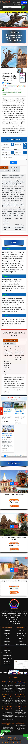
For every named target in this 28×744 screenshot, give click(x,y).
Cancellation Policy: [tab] (9, 343)
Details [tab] (5, 167)
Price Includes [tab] (14, 167)
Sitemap (21, 641)
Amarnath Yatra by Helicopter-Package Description (7, 412)
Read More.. (6, 421)
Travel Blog (21, 630)
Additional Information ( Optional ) (10, 154)
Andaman (7, 630)
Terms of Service (21, 633)
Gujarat (7, 638)
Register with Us (7, 658)
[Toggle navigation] (26, 9)
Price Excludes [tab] (6, 170)
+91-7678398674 (16, 2)
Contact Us (7, 661)
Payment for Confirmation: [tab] (11, 340)
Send (13, 162)
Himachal (7, 641)
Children (16, 149)
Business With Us (8, 738)
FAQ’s (21, 638)
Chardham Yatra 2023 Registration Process (7, 435)
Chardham (7, 633)
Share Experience (21, 644)
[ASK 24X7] (2, 737)
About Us (7, 650)
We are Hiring (7, 655)
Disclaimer (7, 664)
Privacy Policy (21, 636)
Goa (7, 636)
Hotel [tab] (16, 170)
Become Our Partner (7, 653)
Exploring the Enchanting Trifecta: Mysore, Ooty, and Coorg (20, 412)
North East (7, 644)
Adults (3, 149)
